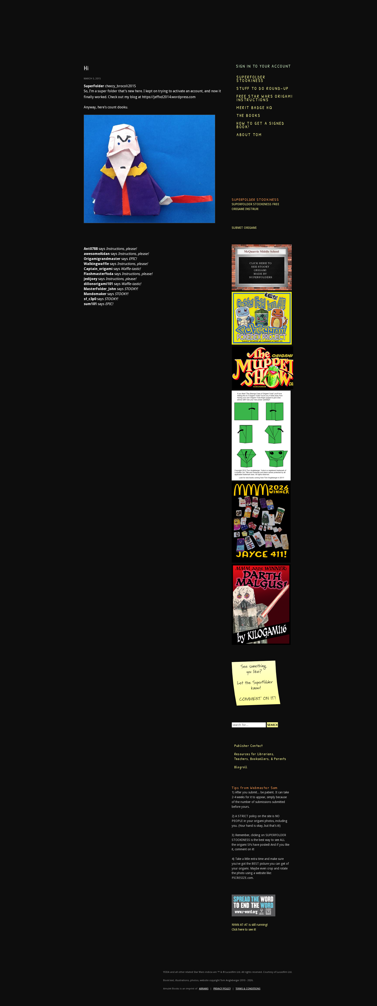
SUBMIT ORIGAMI (244, 227)
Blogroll (241, 767)
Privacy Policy (222, 988)
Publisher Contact (248, 745)
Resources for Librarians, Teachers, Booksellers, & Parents (260, 756)
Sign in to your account (263, 66)
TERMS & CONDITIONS (248, 988)
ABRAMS (203, 988)
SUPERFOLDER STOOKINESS (251, 204)
